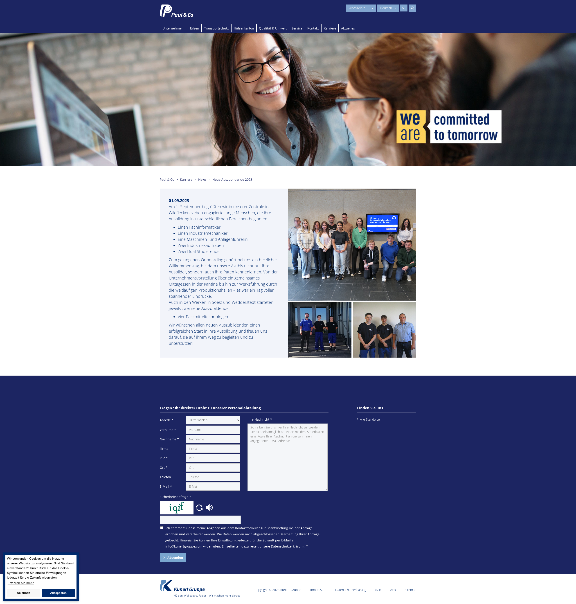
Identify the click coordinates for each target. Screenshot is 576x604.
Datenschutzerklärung (350, 590)
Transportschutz (216, 28)
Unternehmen (173, 28)
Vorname (168, 430)
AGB (378, 590)
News (202, 179)
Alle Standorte (370, 419)
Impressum (318, 590)
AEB (393, 590)
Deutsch (386, 8)
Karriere (330, 28)
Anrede (166, 420)
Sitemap (410, 590)
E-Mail (166, 486)
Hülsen (194, 28)
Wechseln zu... (359, 8)
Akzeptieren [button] (58, 593)
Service (297, 28)
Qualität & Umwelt (273, 28)
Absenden (174, 557)
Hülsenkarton (244, 28)
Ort (163, 467)
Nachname (169, 439)
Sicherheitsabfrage (175, 497)
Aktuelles (348, 28)
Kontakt (313, 28)
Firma (164, 448)
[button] (200, 507)
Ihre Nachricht (260, 419)
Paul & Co (167, 179)
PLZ (164, 458)
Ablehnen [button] (23, 593)
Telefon (165, 477)
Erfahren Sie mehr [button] (21, 583)
